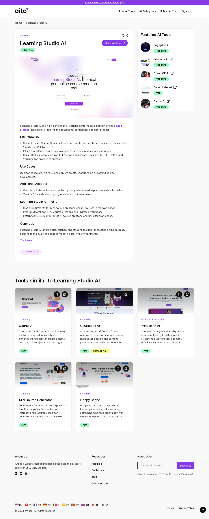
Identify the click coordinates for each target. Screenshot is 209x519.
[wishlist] (123, 35)
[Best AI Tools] (22, 11)
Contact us (97, 470)
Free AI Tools (127, 11)
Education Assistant (152, 319)
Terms (170, 508)
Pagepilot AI (161, 45)
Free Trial (27, 50)
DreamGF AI (161, 73)
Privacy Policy (185, 508)
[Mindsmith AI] (166, 301)
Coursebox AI (90, 326)
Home (18, 22)
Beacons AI (160, 59)
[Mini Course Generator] (43, 375)
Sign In (185, 11)
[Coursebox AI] (104, 301)
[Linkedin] (17, 473)
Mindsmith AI (150, 326)
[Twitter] (22, 473)
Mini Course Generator (35, 400)
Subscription (100, 351)
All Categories (147, 11)
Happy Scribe (90, 400)
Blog (94, 476)
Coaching (24, 319)
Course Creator (31, 251)
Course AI (26, 326)
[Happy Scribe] (104, 375)
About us (96, 463)
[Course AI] (43, 301)
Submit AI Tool (168, 11)
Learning (25, 35)
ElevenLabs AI (162, 87)
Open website (113, 43)
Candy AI (159, 101)
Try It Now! (26, 240)
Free (158, 93)
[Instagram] (27, 473)
